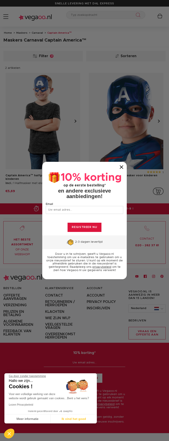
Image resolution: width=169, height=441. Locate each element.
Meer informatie (28, 419)
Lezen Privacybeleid (21, 404)
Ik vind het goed (74, 419)
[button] (9, 433)
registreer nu (84, 227)
